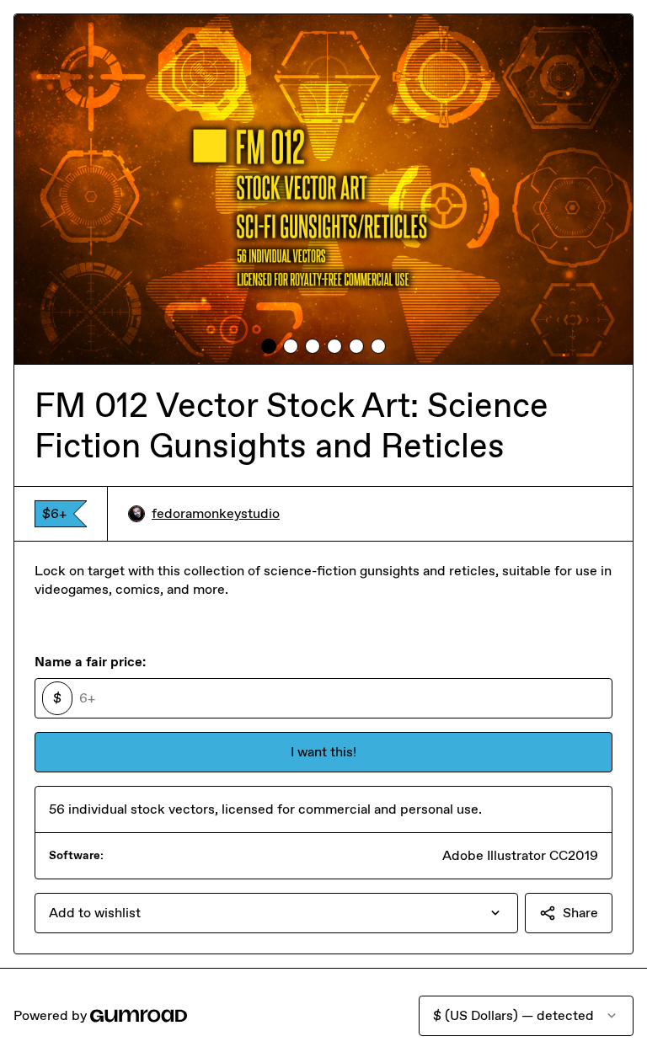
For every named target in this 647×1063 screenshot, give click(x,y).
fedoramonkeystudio (216, 513)
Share (580, 913)
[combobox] (276, 913)
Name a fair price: (90, 662)
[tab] (268, 346)
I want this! (323, 752)
